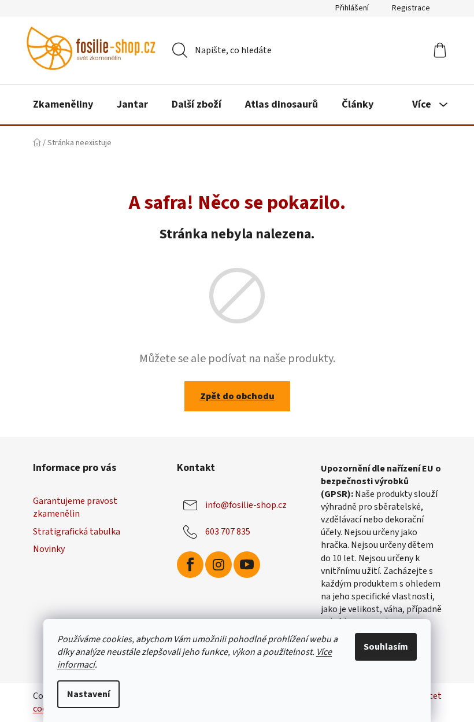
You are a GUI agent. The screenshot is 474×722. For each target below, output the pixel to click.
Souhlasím (386, 646)
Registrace (411, 8)
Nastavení (88, 694)
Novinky (49, 549)
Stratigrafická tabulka (76, 531)
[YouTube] (247, 564)
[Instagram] (218, 564)
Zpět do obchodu (237, 396)
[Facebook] (190, 564)
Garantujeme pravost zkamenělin (75, 507)
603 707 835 (227, 531)
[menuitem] (63, 104)
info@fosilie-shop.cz (246, 505)
